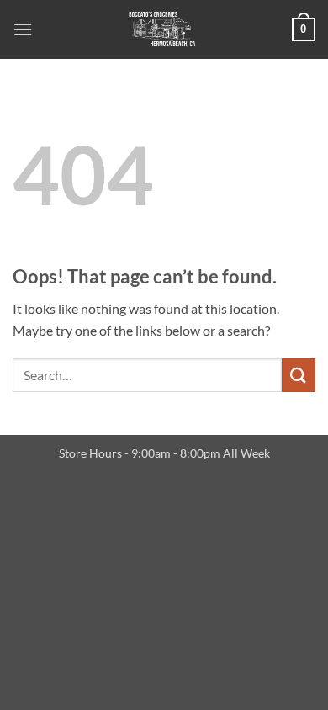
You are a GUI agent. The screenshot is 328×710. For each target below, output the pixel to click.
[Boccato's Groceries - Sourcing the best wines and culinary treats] (162, 29)
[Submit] (298, 374)
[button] (23, 29)
